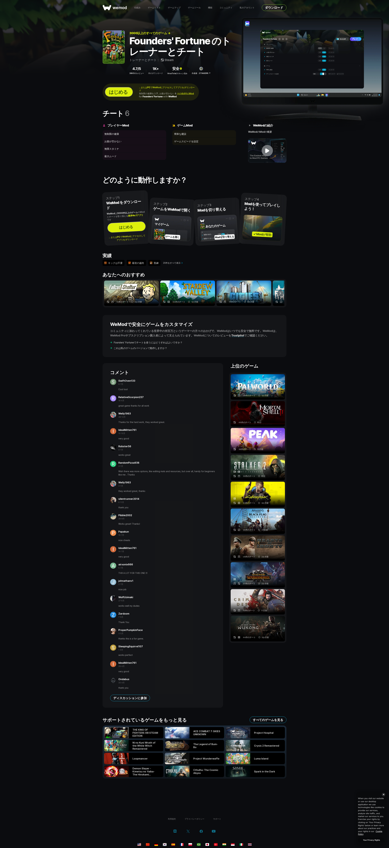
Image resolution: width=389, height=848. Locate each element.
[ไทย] (250, 844)
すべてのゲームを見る (268, 720)
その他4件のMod (185, 93)
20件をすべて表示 (172, 263)
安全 (175, 68)
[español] (173, 844)
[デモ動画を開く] (267, 150)
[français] (182, 844)
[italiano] (241, 844)
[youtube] (213, 831)
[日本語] (207, 844)
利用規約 (172, 819)
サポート (217, 819)
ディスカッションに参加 (130, 698)
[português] (199, 844)
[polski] (190, 844)
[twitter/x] (188, 831)
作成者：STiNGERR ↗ (201, 73)
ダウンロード (274, 7)
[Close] (383, 794)
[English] (139, 844)
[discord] (175, 832)
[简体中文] (148, 844)
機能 (210, 7)
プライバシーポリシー (194, 819)
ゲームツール (194, 7)
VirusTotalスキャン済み (177, 73)
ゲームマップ (174, 7)
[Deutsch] (156, 844)
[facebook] (201, 831)
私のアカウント (247, 7)
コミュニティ (226, 7)
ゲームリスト (154, 7)
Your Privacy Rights (371, 840)
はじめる (118, 92)
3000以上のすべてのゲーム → (149, 33)
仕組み (137, 7)
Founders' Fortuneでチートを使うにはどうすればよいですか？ (148, 342)
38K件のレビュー (136, 73)
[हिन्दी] (224, 844)
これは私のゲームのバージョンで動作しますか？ (140, 348)
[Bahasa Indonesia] (233, 844)
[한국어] (165, 844)
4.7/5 (136, 68)
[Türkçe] (216, 844)
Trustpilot (237, 335)
